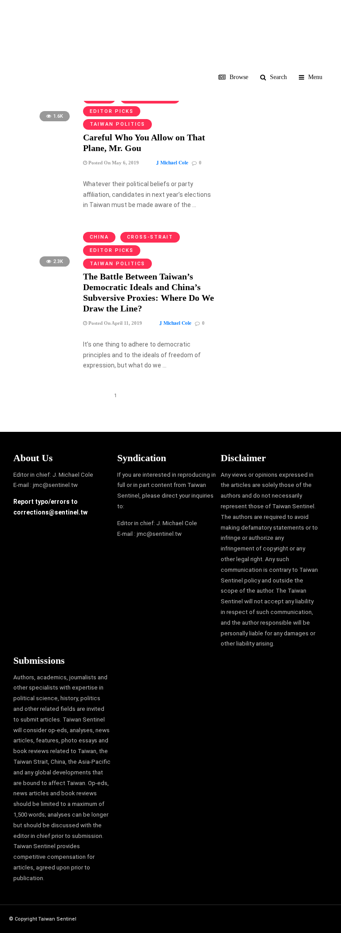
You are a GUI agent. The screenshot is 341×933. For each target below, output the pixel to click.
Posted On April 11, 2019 (114, 323)
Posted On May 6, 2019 (113, 162)
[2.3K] (44, 271)
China (99, 237)
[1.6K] (44, 125)
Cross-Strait (150, 237)
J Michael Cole (172, 162)
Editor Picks (112, 111)
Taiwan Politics (117, 124)
